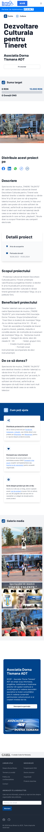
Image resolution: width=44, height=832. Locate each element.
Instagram (9, 432)
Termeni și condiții (9, 772)
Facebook (28, 429)
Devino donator (29, 772)
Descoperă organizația (22, 706)
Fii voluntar (22, 67)
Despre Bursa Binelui (10, 768)
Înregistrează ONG (30, 768)
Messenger (28, 434)
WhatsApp (17, 434)
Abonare (7, 808)
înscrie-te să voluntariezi (14, 465)
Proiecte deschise (30, 781)
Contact (5, 784)
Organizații (27, 777)
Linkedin (17, 432)
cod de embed (16, 491)
